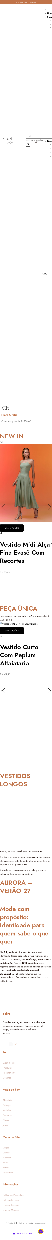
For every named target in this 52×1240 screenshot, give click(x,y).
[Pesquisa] (28, 145)
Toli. (16, 1223)
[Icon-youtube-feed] (21, 1044)
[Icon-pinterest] (26, 1044)
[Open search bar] (30, 136)
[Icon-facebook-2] (11, 1044)
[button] (49, 507)
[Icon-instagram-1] (5, 1044)
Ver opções (12, 528)
